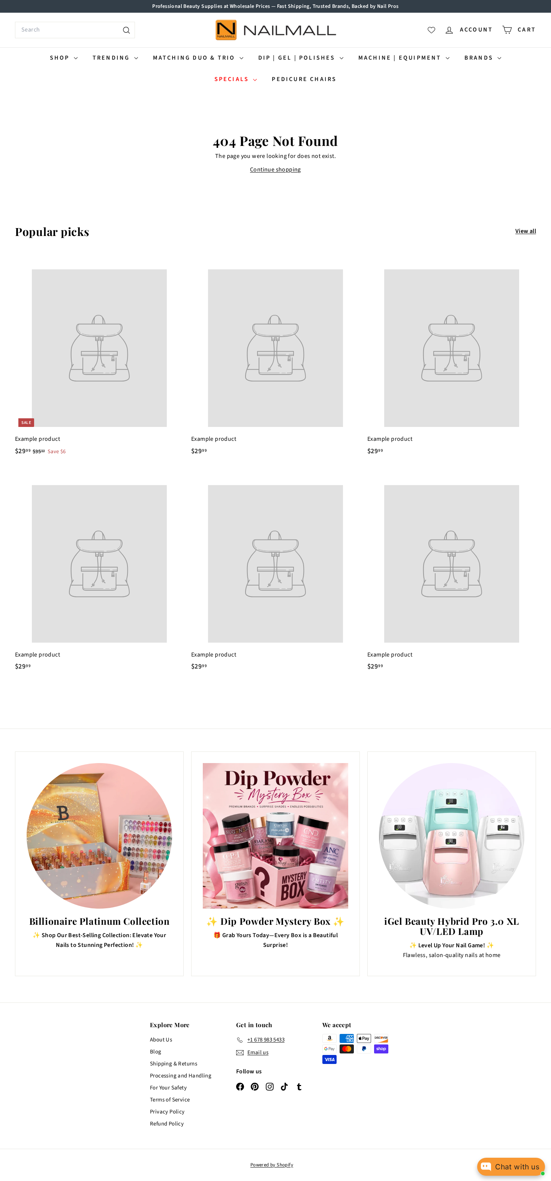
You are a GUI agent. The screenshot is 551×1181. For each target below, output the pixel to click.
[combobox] (75, 30)
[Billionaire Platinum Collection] (99, 836)
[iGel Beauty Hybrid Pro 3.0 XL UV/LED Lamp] (451, 836)
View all (525, 231)
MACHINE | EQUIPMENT (401, 58)
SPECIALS (233, 79)
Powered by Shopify (271, 1164)
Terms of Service (170, 1100)
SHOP (61, 58)
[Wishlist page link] (431, 30)
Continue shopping (275, 169)
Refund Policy (167, 1124)
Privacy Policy (167, 1112)
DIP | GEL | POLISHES (298, 58)
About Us (161, 1040)
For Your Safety (168, 1088)
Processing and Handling (180, 1076)
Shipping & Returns (173, 1064)
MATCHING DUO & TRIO (195, 58)
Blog (156, 1052)
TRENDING (112, 58)
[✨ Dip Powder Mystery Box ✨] (275, 836)
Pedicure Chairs (304, 79)
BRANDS (480, 58)
